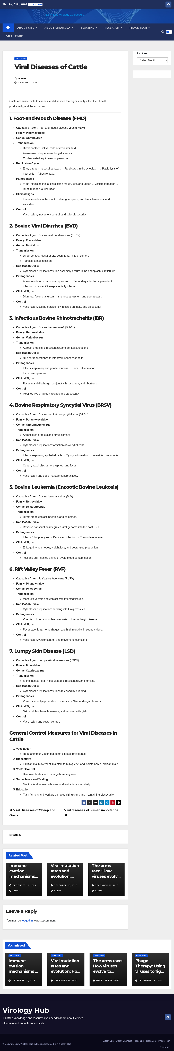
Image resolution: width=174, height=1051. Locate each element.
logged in (27, 920)
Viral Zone (14, 36)
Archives (142, 53)
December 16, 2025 (150, 980)
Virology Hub (26, 1010)
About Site (26, 27)
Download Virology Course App (65, 14)
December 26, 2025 (24, 885)
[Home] (8, 27)
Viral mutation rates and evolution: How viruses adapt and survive (66, 971)
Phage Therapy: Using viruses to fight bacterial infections (150, 971)
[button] (162, 31)
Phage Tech (138, 27)
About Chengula (58, 27)
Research (112, 27)
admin (22, 78)
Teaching (88, 27)
